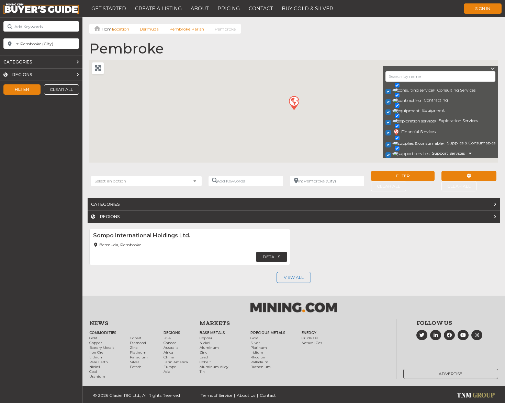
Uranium (97, 376)
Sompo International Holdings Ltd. (141, 235)
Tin (202, 371)
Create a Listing (158, 8)
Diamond (138, 343)
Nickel (94, 367)
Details (271, 256)
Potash (136, 367)
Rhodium (258, 357)
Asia (167, 371)
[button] (293, 102)
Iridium (256, 352)
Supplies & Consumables (471, 142)
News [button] (98, 323)
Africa (168, 352)
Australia (171, 347)
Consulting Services (456, 90)
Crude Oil (310, 338)
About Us (246, 395)
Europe (170, 367)
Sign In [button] (482, 8)
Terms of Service (216, 395)
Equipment (433, 110)
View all (294, 277)
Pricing (228, 8)
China (169, 357)
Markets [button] (215, 323)
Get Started (108, 8)
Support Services (448, 153)
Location (120, 29)
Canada (170, 343)
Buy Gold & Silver (307, 8)
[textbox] (113, 181)
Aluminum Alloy (214, 367)
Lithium (96, 357)
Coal (93, 371)
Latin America (176, 362)
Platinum (138, 352)
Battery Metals (101, 347)
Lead (204, 357)
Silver (134, 362)
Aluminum (209, 347)
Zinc (133, 347)
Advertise (450, 373)
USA (167, 338)
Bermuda (149, 29)
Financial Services (418, 131)
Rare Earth (98, 362)
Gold (93, 338)
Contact (261, 8)
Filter (22, 89)
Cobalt (135, 338)
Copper (95, 343)
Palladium (139, 357)
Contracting (436, 100)
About (200, 8)
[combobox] (146, 181)
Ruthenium (260, 367)
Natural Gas (312, 343)
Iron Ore (96, 352)
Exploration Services (458, 120)
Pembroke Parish (186, 29)
